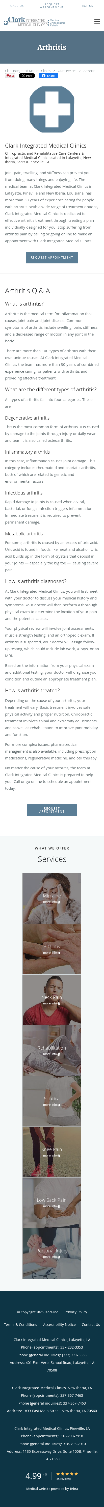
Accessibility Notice (59, 1324)
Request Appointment (52, 257)
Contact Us (91, 1324)
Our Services (67, 70)
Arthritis (89, 70)
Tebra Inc (51, 1312)
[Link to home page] (45, 21)
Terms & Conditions (20, 1324)
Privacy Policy (76, 1311)
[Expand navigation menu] (97, 21)
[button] (52, 6)
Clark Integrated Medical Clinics (27, 70)
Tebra (74, 1488)
